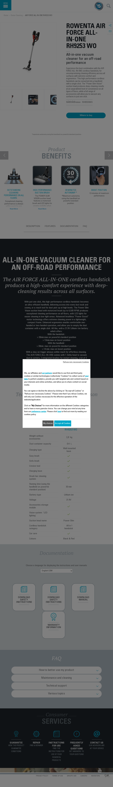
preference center (38, 412)
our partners (47, 373)
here (59, 412)
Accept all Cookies (62, 423)
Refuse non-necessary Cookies (76, 362)
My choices (48, 423)
